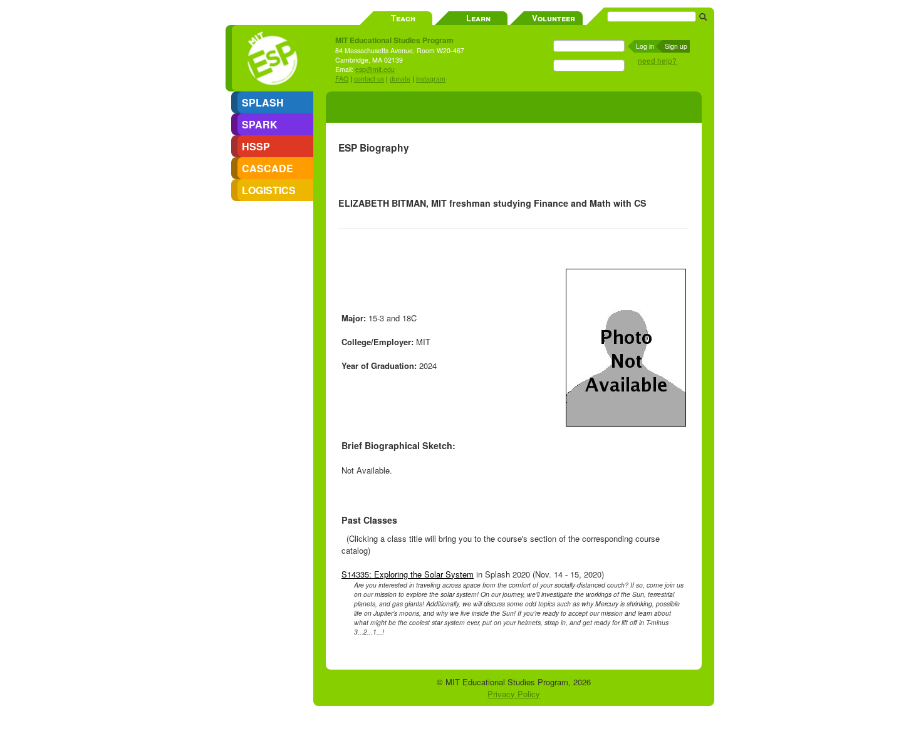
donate (400, 78)
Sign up (676, 46)
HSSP (256, 146)
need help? (657, 61)
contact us (369, 78)
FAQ (341, 78)
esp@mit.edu (375, 69)
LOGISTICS (269, 190)
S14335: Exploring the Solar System (407, 574)
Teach (403, 18)
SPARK (260, 124)
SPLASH (263, 102)
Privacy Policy (513, 694)
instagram (430, 78)
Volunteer (553, 18)
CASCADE (267, 168)
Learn (478, 18)
